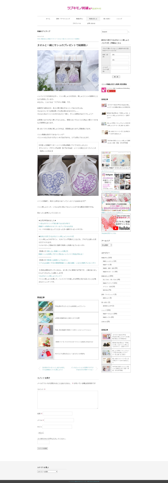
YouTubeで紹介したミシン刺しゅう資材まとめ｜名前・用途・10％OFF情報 (120, 368)
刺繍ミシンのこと (108, 261)
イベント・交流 (107, 286)
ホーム (48, 18)
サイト (39, 427)
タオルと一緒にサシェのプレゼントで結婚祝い (68, 38)
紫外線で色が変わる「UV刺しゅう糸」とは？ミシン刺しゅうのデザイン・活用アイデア (120, 344)
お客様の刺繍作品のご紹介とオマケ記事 (67, 318)
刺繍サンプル (107, 317)
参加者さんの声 (107, 306)
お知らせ (104, 321)
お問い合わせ (91, 23)
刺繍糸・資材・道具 (108, 268)
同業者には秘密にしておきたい (57, 260)
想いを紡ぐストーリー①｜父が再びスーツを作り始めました (120, 360)
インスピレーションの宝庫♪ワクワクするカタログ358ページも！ (82, 368)
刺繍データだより (108, 313)
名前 (39, 413)
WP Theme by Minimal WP (93, 481)
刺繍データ (106, 264)
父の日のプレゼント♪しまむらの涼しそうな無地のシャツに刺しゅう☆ (53, 368)
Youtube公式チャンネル (109, 233)
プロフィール (77, 23)
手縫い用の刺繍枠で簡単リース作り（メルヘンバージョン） (73, 330)
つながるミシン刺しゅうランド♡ (50, 276)
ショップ (119, 18)
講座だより (106, 298)
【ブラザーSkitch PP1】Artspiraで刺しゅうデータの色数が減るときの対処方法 (120, 336)
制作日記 (105, 290)
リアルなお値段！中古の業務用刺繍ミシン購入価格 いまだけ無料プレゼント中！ (67, 263)
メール (40, 420)
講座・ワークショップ (63, 18)
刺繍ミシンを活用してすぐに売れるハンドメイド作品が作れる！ (61, 254)
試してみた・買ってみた (110, 279)
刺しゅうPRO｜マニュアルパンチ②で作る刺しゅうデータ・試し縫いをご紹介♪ (120, 352)
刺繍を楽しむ (93, 18)
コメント (41, 389)
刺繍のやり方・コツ (108, 271)
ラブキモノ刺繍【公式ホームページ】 (78, 481)
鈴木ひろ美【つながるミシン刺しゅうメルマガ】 (57, 236)
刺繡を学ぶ (79, 18)
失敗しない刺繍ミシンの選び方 (57, 251)
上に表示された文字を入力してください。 (52, 439)
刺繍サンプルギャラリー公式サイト (112, 212)
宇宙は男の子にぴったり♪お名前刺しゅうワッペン (70, 306)
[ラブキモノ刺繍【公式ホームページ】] (84, 7)
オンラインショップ (108, 171)
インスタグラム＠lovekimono (110, 192)
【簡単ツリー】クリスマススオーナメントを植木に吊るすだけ (74, 342)
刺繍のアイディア (43, 31)
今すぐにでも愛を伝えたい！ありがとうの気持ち (70, 353)
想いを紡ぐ (107, 18)
